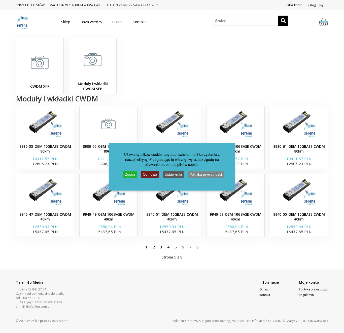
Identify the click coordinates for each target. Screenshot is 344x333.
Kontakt (264, 295)
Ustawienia (173, 174)
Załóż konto (293, 5)
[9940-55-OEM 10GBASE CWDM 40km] (299, 192)
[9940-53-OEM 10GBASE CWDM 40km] (235, 192)
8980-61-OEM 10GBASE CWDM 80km (299, 149)
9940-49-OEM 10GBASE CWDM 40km (108, 216)
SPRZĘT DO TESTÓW (30, 5)
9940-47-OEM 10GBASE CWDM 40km (45, 216)
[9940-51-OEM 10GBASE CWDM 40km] (172, 192)
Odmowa (150, 174)
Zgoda (130, 174)
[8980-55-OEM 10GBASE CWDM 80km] (45, 124)
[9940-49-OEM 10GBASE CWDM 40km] (108, 192)
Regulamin (306, 295)
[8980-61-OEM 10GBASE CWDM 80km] (299, 124)
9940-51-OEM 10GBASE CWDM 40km (172, 216)
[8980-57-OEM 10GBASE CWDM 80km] (172, 124)
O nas (263, 289)
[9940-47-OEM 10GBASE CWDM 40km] (45, 192)
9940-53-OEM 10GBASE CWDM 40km (235, 216)
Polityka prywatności (313, 289)
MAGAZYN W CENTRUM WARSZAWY (75, 5)
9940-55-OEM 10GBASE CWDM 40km (299, 216)
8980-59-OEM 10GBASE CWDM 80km (235, 149)
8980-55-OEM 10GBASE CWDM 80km (45, 149)
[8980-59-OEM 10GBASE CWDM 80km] (235, 124)
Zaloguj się (315, 5)
